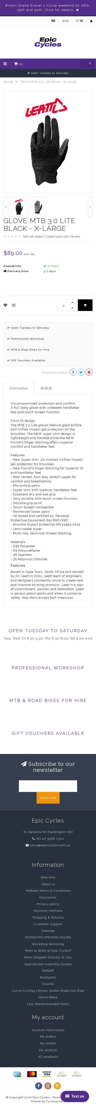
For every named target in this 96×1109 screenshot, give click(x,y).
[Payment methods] (17, 1074)
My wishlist (48, 1050)
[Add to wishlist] (5, 305)
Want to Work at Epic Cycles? (48, 950)
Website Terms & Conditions (48, 890)
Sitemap (48, 931)
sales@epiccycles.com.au (50, 845)
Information (19, 388)
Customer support (48, 924)
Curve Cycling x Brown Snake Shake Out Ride (48, 990)
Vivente (48, 984)
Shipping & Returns (48, 917)
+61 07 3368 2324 (50, 838)
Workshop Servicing (48, 944)
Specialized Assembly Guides (48, 964)
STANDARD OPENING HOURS (48, 937)
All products (48, 1056)
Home (8, 81)
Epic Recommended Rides (48, 1004)
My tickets (48, 1043)
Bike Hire (48, 877)
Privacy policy (48, 904)
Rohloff (48, 970)
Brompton (48, 977)
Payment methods (48, 910)
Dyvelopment (55, 1101)
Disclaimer (48, 897)
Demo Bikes (48, 997)
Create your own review (62, 236)
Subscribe (48, 797)
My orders (48, 1036)
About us (48, 884)
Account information (48, 1030)
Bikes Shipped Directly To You (48, 957)
